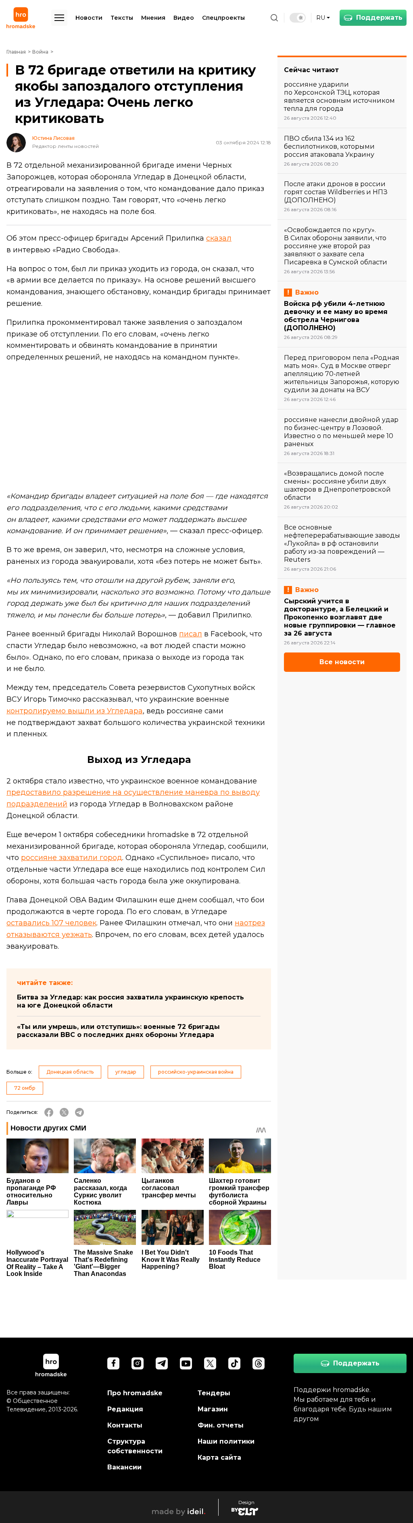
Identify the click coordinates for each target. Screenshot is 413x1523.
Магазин (213, 1409)
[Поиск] (274, 18)
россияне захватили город (71, 857)
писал (190, 634)
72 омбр (24, 1088)
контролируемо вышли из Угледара (74, 710)
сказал (219, 238)
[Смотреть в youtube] (186, 1363)
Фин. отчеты (221, 1425)
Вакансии (124, 1467)
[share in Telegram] (79, 1112)
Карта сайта (219, 1457)
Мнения (153, 17)
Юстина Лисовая (53, 138)
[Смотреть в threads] (258, 1363)
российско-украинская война (196, 1072)
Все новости (342, 662)
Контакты (124, 1425)
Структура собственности (135, 1446)
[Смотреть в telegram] (162, 1363)
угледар (125, 1072)
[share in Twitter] (64, 1112)
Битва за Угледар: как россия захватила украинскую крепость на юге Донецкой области (130, 1001)
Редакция (125, 1409)
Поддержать (379, 17)
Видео (183, 17)
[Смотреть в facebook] (113, 1363)
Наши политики (226, 1441)
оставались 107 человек (51, 922)
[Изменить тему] (298, 18)
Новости (88, 17)
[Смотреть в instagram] (137, 1363)
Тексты (122, 17)
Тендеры (214, 1393)
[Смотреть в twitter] (210, 1363)
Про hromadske (135, 1393)
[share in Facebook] (48, 1112)
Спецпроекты (223, 17)
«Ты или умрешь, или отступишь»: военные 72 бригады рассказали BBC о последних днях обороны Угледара (118, 1031)
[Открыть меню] (59, 18)
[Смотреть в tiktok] (234, 1363)
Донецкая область (70, 1072)
